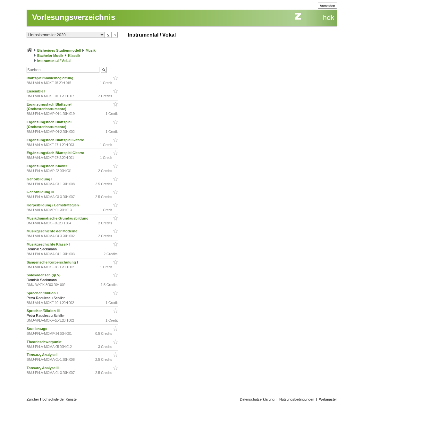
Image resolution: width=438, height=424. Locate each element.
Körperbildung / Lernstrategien (53, 205)
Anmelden (327, 6)
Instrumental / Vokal (54, 61)
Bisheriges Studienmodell (59, 50)
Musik (91, 50)
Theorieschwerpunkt (45, 342)
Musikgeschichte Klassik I (49, 244)
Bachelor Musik (50, 55)
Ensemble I (36, 91)
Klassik (74, 55)
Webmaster (328, 399)
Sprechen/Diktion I (43, 293)
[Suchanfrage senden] (104, 70)
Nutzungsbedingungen (296, 399)
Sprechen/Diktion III (44, 311)
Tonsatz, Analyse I (42, 355)
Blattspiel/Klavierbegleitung (50, 78)
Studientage (37, 329)
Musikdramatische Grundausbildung (58, 218)
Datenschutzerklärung (257, 399)
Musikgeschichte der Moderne (52, 231)
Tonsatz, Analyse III (43, 368)
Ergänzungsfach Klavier (47, 166)
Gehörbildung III (41, 192)
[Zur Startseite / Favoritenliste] (29, 50)
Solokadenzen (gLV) (44, 275)
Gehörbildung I (40, 179)
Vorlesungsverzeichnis (73, 17)
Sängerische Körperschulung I (53, 262)
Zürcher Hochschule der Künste (52, 399)
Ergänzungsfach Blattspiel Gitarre (56, 140)
